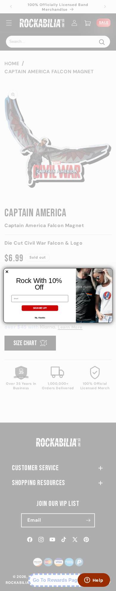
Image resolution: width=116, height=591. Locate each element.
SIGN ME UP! (40, 308)
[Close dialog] (6, 271)
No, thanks (40, 318)
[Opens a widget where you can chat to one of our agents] (93, 580)
